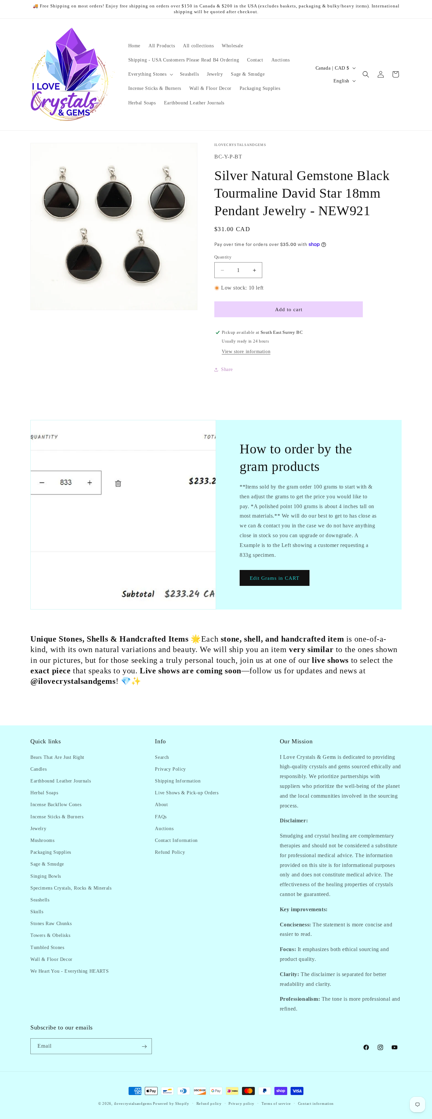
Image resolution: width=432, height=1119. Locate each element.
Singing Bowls (45, 875)
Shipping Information (177, 780)
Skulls (37, 911)
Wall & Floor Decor (51, 959)
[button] (150, 74)
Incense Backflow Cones (55, 804)
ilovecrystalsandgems (133, 1103)
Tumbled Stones (47, 947)
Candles (38, 768)
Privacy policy (241, 1103)
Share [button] (227, 369)
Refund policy (209, 1103)
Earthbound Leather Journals (60, 780)
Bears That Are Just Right (57, 757)
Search (162, 757)
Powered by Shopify (171, 1103)
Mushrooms (42, 840)
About (161, 804)
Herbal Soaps (44, 792)
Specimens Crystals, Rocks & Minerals (71, 887)
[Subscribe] (144, 1046)
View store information (246, 351)
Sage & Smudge (47, 864)
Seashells (39, 899)
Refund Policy (170, 851)
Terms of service (276, 1103)
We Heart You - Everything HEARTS (69, 970)
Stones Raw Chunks (51, 923)
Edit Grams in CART (274, 578)
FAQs (160, 816)
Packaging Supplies (50, 851)
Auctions (164, 828)
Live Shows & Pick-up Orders (186, 792)
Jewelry (38, 828)
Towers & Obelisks (50, 935)
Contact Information (176, 840)
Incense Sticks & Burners (56, 816)
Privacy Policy (170, 768)
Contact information (316, 1103)
